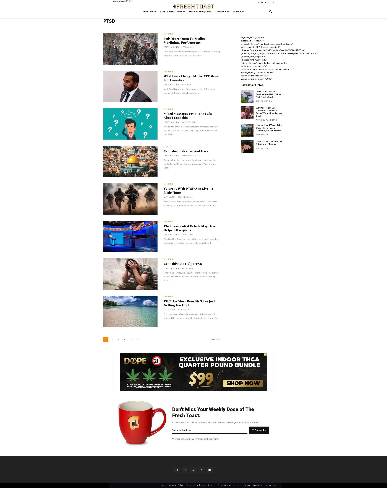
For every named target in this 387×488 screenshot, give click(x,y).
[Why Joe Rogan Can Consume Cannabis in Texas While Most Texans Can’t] (247, 112)
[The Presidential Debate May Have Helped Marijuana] (130, 236)
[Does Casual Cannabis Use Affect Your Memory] (247, 146)
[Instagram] (185, 470)
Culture (168, 146)
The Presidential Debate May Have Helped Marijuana (190, 228)
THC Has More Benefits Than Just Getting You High (189, 303)
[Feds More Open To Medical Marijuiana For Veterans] (130, 49)
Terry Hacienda (171, 47)
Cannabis (168, 34)
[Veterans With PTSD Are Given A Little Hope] (130, 199)
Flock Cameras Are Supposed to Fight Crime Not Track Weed (268, 94)
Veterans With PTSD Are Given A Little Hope (188, 190)
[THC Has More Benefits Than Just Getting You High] (130, 311)
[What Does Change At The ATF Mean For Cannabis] (130, 86)
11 (131, 339)
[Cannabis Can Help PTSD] (130, 274)
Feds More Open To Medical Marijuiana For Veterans (185, 40)
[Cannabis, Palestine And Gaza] (130, 161)
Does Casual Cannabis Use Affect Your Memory (269, 142)
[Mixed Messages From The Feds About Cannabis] (130, 124)
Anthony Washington (267, 120)
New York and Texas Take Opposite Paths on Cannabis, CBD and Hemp (269, 128)
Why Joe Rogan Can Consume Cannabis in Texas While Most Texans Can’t (269, 111)
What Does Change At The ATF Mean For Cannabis (191, 78)
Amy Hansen (170, 197)
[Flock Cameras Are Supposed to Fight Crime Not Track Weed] (247, 96)
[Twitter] (202, 470)
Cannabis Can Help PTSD (183, 263)
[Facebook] (177, 470)
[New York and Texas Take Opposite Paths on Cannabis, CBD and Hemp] (247, 130)
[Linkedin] (193, 470)
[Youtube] (210, 470)
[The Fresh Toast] (193, 6)
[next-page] (137, 339)
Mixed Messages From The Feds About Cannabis (188, 115)
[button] (270, 11)
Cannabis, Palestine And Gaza (186, 151)
